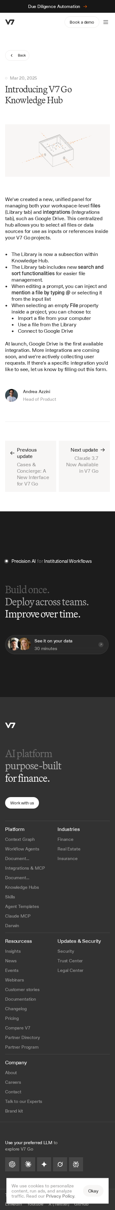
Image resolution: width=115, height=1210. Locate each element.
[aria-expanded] (106, 22)
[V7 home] (10, 22)
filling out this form (85, 369)
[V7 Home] (10, 725)
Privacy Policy (60, 1196)
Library (29, 254)
